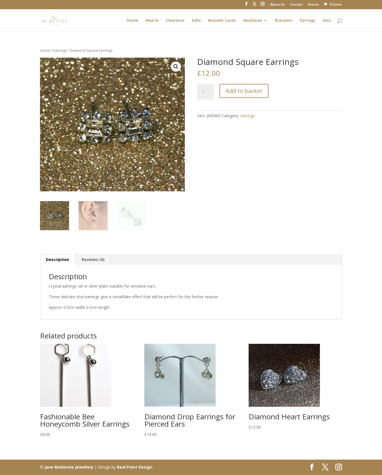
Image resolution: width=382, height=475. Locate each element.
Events (313, 5)
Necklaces (252, 20)
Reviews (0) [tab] (93, 259)
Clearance (175, 20)
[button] (176, 67)
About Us (277, 5)
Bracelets (284, 20)
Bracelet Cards (222, 20)
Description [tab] (57, 259)
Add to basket (244, 91)
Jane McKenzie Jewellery (68, 467)
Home (132, 20)
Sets (327, 20)
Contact (296, 5)
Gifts (196, 20)
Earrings (307, 20)
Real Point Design (134, 467)
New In (152, 20)
